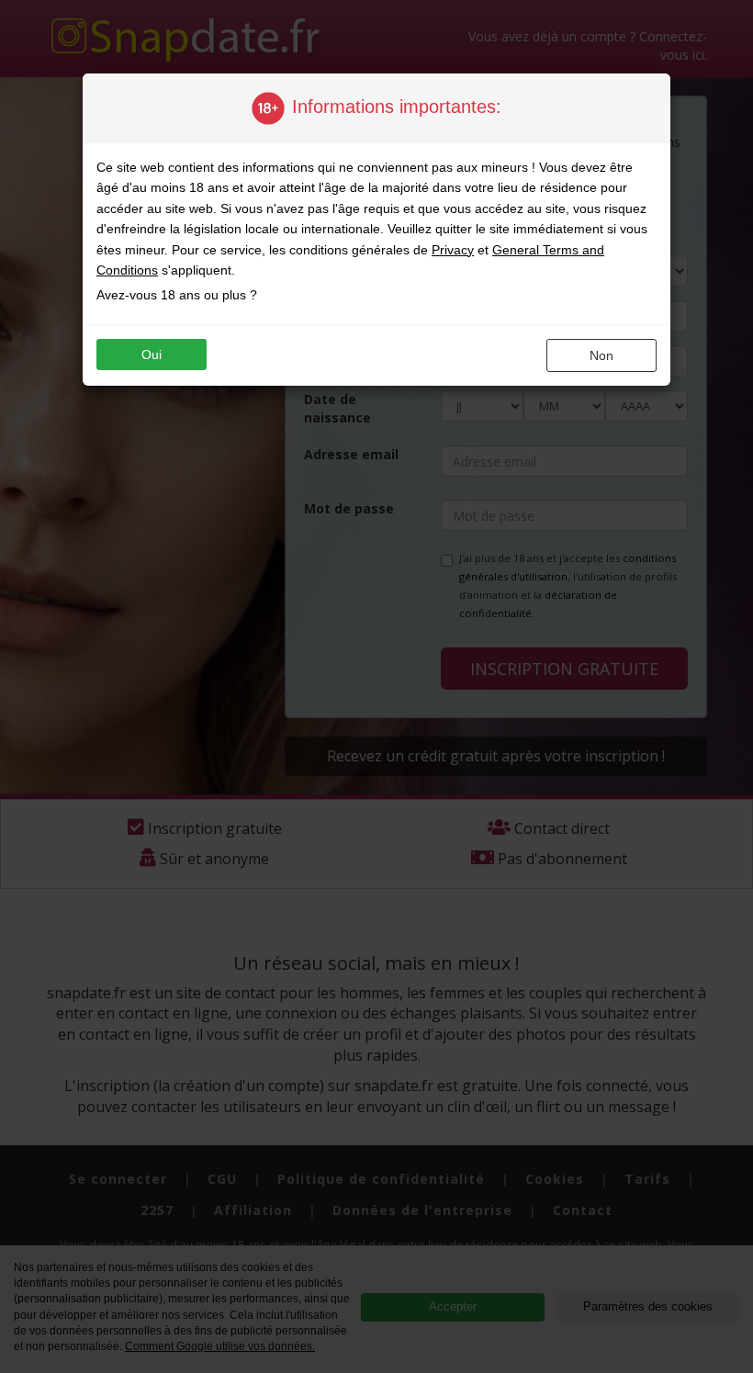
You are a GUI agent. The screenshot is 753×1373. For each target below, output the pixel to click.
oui (151, 354)
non (601, 355)
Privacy (453, 249)
